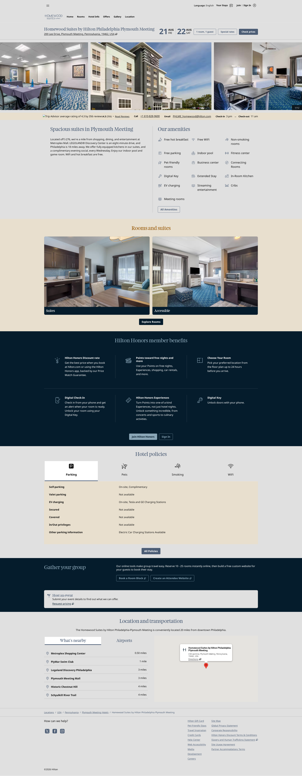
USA (59, 712)
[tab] (71, 471)
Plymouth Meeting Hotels (95, 712)
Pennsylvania (72, 712)
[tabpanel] (151, 512)
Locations (49, 712)
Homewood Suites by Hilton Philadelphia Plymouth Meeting (143, 712)
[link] (150, 116)
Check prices (250, 31)
